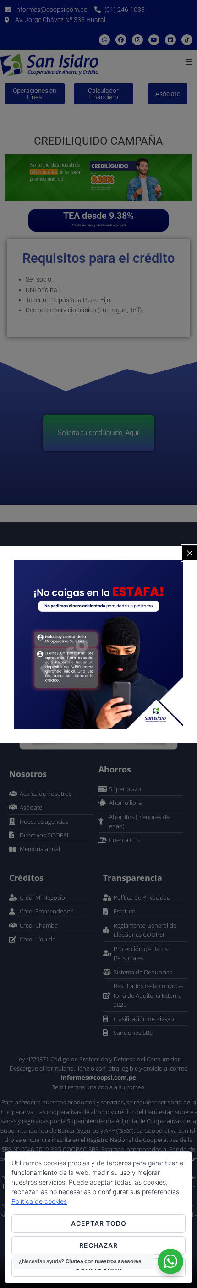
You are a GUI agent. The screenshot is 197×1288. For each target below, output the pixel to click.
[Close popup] (189, 553)
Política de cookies (39, 1201)
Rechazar (98, 1245)
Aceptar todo (98, 1223)
